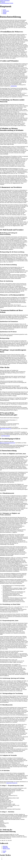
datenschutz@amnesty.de (5, 428)
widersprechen (14, 86)
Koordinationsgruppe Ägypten (6, 3)
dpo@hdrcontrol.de (5, 435)
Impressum (5, 846)
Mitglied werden (6, 848)
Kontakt (4, 13)
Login (4, 852)
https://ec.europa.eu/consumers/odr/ (7, 442)
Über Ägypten (6, 11)
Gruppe (4, 9)
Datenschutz (5, 847)
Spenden (4, 12)
